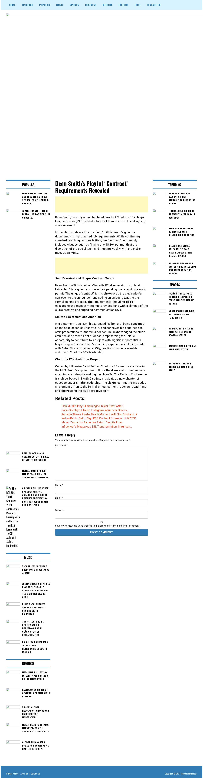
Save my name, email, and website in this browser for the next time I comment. (97, 525)
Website (59, 510)
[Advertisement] (101, 204)
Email (59, 498)
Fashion (123, 5)
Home (12, 5)
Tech (137, 5)
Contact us (35, 773)
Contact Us (154, 5)
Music (60, 5)
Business (90, 5)
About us (24, 773)
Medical (107, 5)
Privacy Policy (11, 773)
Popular (44, 5)
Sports (74, 5)
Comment (61, 445)
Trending (27, 5)
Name (59, 485)
